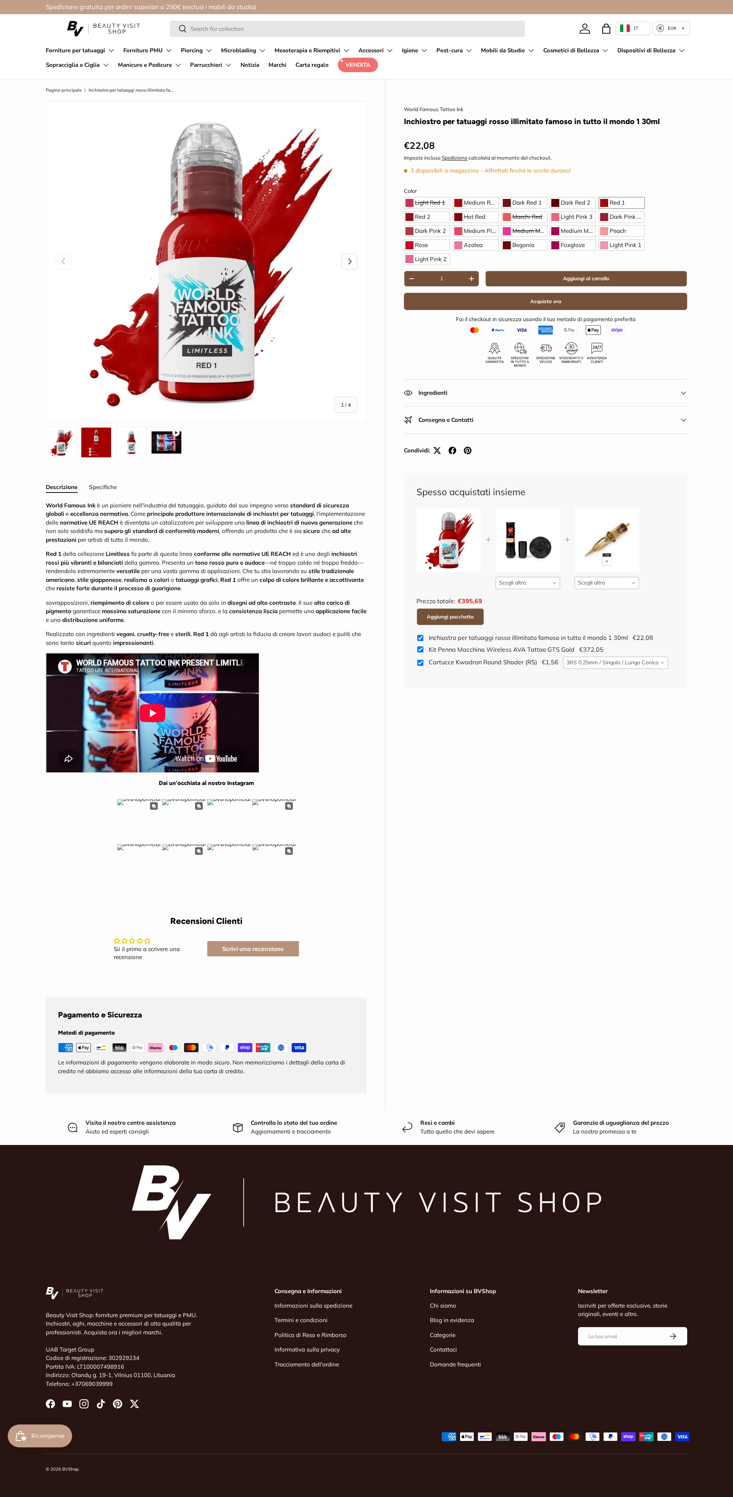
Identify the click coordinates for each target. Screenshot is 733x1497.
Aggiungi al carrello (586, 278)
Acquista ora (545, 301)
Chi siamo (443, 1305)
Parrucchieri (206, 65)
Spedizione (454, 158)
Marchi (277, 65)
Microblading (238, 50)
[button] (606, 28)
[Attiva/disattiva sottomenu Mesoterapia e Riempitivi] (346, 50)
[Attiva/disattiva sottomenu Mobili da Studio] (531, 50)
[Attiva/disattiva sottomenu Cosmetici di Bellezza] (605, 50)
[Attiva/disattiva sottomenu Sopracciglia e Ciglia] (105, 64)
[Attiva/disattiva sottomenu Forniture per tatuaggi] (111, 50)
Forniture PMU (143, 50)
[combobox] (347, 29)
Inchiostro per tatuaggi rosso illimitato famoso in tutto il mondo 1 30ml (131, 90)
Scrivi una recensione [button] (253, 949)
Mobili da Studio (503, 50)
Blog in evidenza (452, 1320)
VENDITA (358, 65)
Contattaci (443, 1349)
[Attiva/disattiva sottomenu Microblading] (262, 50)
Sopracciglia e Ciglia (73, 65)
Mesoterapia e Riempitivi (307, 50)
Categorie (442, 1335)
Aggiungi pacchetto (450, 617)
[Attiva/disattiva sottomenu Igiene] (424, 50)
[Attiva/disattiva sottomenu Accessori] (389, 50)
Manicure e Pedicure (145, 65)
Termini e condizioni (301, 1320)
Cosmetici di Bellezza (571, 50)
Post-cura (449, 50)
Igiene (410, 50)
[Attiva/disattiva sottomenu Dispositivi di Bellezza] (681, 50)
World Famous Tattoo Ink (433, 109)
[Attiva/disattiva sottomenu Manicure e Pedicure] (177, 64)
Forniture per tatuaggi (75, 50)
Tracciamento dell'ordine (306, 1364)
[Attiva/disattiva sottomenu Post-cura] (468, 50)
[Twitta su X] (437, 450)
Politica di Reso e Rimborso (310, 1335)
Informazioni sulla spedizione (313, 1305)
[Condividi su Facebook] (452, 450)
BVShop (70, 1469)
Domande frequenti (455, 1364)
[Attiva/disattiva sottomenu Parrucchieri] (228, 64)
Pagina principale (64, 90)
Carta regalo (312, 65)
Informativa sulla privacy (307, 1349)
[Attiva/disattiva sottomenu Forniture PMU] (168, 50)
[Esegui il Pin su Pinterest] (467, 450)
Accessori (371, 50)
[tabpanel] (206, 694)
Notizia (250, 65)
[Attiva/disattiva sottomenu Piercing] (208, 50)
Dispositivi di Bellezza (646, 50)
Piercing (192, 50)
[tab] (61, 487)
